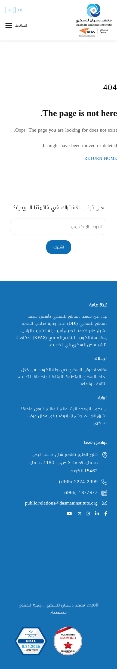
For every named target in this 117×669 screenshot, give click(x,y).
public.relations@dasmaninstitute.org (61, 503)
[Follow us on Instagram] (88, 514)
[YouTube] (69, 514)
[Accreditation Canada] (68, 641)
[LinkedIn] (97, 514)
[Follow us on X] (80, 514)
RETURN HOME (100, 158)
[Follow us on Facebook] (105, 514)
